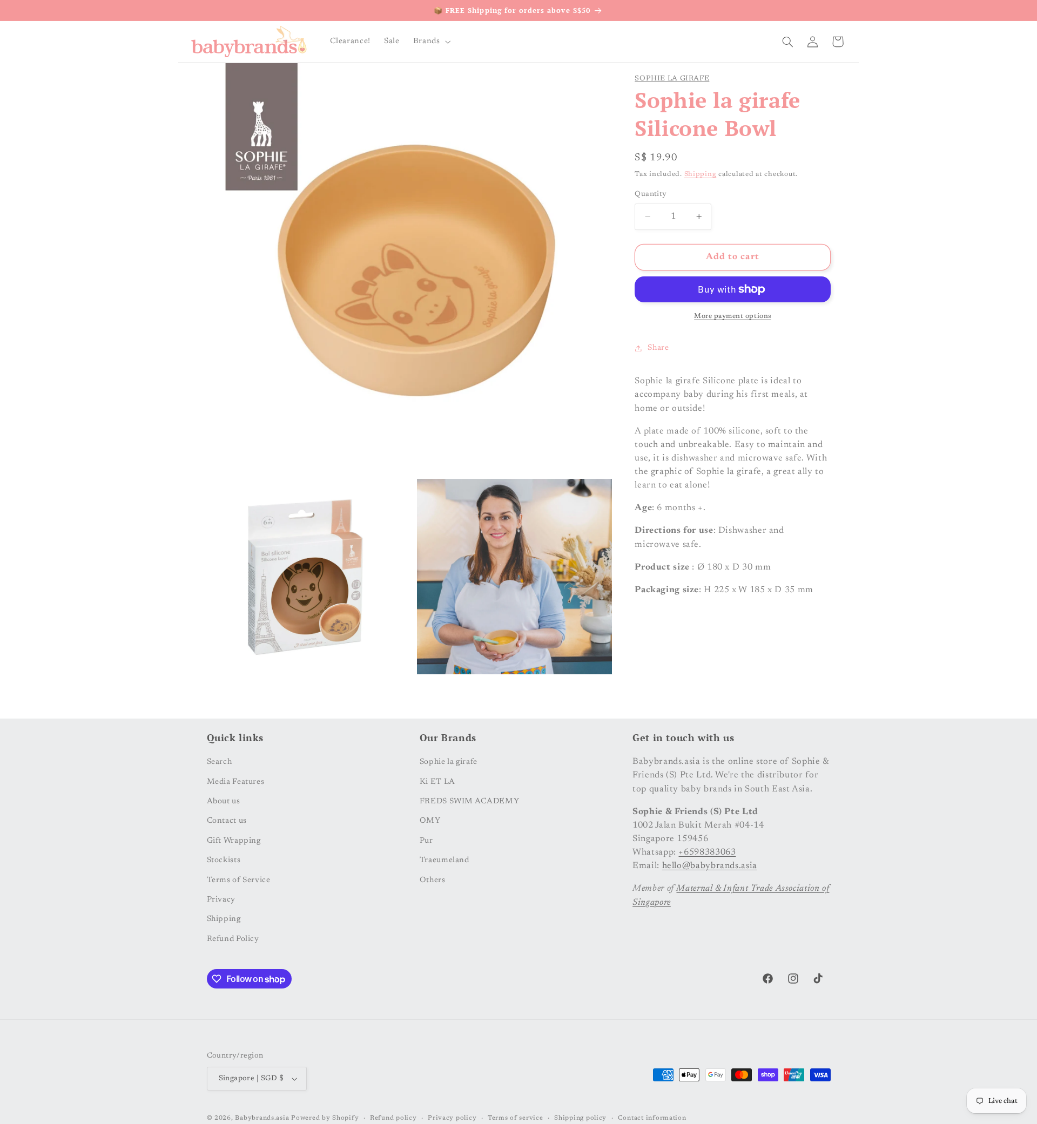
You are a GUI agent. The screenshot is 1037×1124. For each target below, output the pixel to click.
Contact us (227, 821)
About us (223, 801)
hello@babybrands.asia (709, 866)
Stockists (224, 860)
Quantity (650, 194)
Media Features (236, 781)
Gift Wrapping (234, 840)
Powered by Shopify (325, 1118)
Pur (426, 840)
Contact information (652, 1118)
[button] (430, 41)
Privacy (221, 900)
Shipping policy (580, 1118)
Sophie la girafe (672, 79)
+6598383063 (707, 852)
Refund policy (393, 1118)
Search (219, 762)
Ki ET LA (437, 781)
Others (433, 880)
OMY (430, 821)
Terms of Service (239, 880)
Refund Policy (233, 939)
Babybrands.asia (262, 1118)
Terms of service (515, 1118)
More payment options (732, 316)
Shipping (700, 175)
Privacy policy (452, 1118)
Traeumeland (444, 860)
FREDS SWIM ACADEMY (469, 801)
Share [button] (658, 348)
